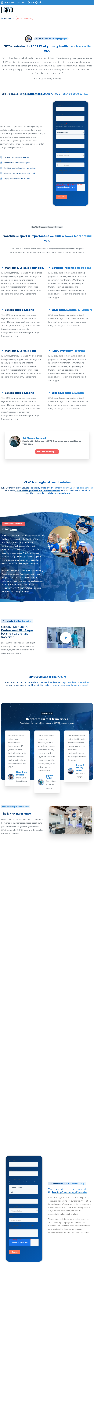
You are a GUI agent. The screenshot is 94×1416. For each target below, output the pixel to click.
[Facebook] (29, 2)
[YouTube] (33, 2)
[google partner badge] (28, 38)
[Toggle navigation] (90, 10)
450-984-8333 (9, 18)
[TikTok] (40, 2)
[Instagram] (36, 2)
